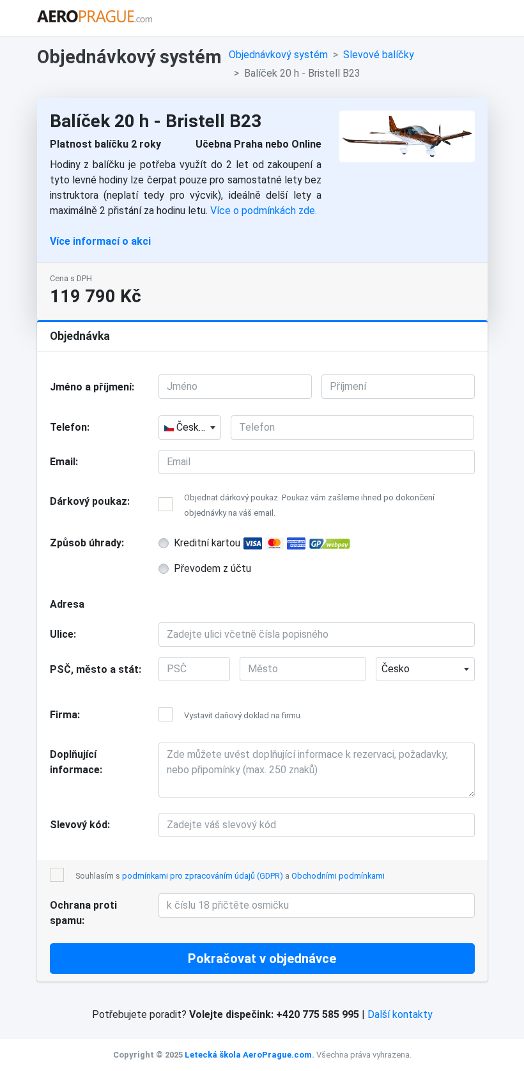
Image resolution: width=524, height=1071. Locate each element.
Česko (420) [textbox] (197, 427)
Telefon (68, 427)
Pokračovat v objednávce (262, 958)
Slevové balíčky (378, 55)
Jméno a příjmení (91, 387)
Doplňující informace (75, 762)
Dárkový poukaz (88, 501)
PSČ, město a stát (94, 669)
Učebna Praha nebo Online (258, 144)
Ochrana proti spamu (83, 913)
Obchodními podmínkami (338, 876)
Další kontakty (400, 1014)
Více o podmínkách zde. (263, 210)
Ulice (61, 634)
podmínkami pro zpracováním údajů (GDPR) (202, 876)
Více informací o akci (100, 241)
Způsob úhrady (85, 543)
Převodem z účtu (212, 568)
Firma (63, 715)
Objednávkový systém (278, 55)
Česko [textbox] (395, 669)
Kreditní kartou (208, 543)
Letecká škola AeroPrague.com (248, 1054)
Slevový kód (78, 825)
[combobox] (189, 427)
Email (62, 462)
